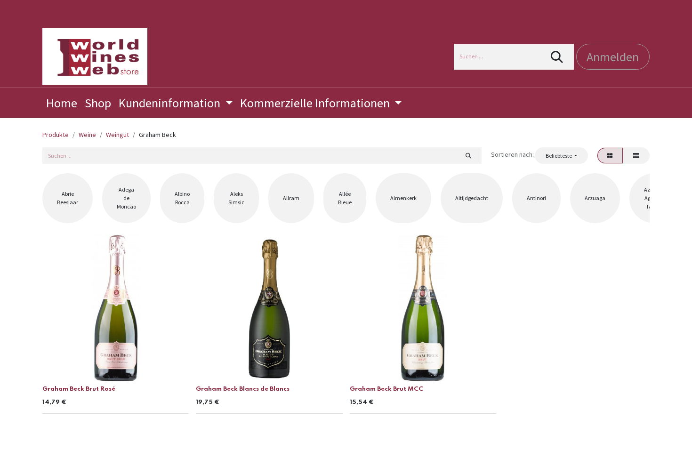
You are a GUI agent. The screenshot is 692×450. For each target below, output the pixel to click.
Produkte (55, 134)
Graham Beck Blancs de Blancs (243, 389)
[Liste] (636, 155)
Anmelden (613, 56)
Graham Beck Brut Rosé (78, 389)
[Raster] (610, 155)
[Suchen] (557, 57)
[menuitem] (61, 103)
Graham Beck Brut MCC (386, 389)
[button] (561, 155)
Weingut (117, 134)
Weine (87, 134)
